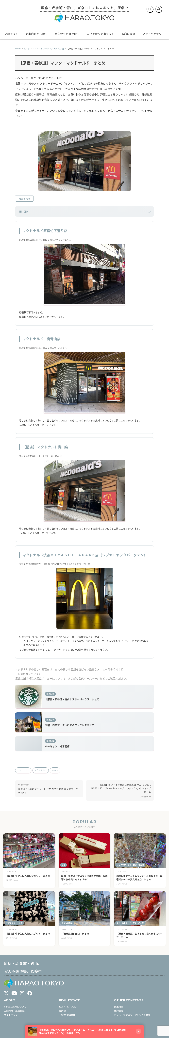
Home (18, 48)
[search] (150, 9)
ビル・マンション (68, 1006)
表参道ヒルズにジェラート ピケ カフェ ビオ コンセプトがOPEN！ (48, 790)
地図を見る (24, 198)
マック (55, 770)
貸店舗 (62, 1010)
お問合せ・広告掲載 (14, 1010)
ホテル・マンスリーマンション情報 (132, 1014)
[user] (158, 9)
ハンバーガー (23, 770)
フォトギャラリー (153, 34)
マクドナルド (41, 770)
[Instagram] (22, 993)
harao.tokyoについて (15, 1006)
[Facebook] (29, 993)
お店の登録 (128, 34)
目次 (25, 211)
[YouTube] (14, 993)
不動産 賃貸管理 (67, 1014)
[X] (6, 993)
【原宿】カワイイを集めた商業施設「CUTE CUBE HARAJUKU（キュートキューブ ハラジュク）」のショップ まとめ (122, 788)
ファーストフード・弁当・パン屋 (48, 48)
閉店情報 (118, 1010)
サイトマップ (11, 1014)
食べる (26, 48)
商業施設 (118, 1006)
